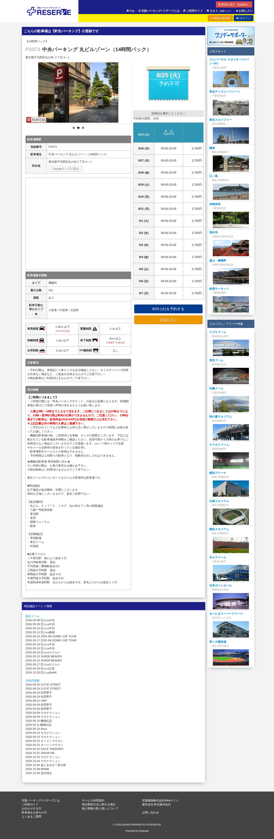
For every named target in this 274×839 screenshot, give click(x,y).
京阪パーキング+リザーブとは (160, 10)
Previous (22, 91)
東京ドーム (32, 616)
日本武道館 (32, 680)
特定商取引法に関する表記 (99, 804)
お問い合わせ (150, 812)
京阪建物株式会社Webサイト (160, 800)
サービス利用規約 (93, 800)
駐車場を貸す (234, 4)
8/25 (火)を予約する (168, 309)
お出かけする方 (31, 808)
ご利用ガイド (194, 10)
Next (135, 91)
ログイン (245, 18)
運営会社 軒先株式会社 (156, 804)
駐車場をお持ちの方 (34, 812)
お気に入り (246, 10)
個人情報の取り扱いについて (100, 808)
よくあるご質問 (31, 816)
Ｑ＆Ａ (221, 10)
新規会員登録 (221, 18)
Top (132, 10)
